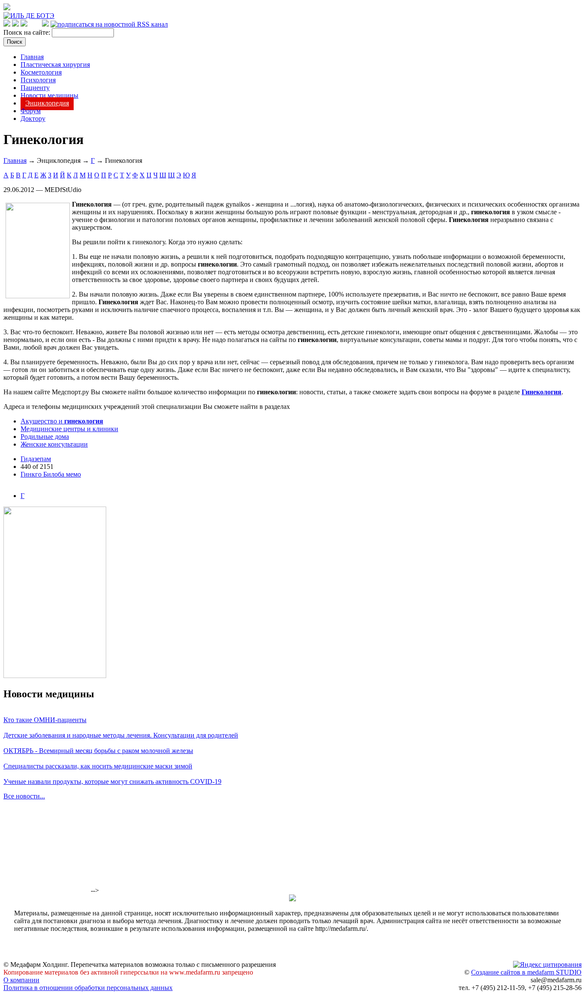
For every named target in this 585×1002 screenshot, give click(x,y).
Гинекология (541, 392)
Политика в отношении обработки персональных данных (88, 987)
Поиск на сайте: (27, 32)
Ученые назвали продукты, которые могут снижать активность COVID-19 (112, 781)
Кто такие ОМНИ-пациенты (45, 719)
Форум (31, 110)
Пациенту (35, 87)
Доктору (33, 118)
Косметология (41, 72)
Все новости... (24, 796)
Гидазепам (36, 458)
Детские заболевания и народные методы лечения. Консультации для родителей (120, 735)
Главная (32, 56)
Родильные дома (45, 436)
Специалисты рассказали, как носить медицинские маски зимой (97, 766)
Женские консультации (54, 444)
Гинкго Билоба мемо (51, 474)
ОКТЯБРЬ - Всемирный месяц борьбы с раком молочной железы (98, 750)
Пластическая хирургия (55, 64)
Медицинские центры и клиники (69, 428)
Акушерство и (62, 421)
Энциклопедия (47, 103)
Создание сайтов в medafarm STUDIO (526, 972)
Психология (38, 80)
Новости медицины (49, 95)
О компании (21, 980)
